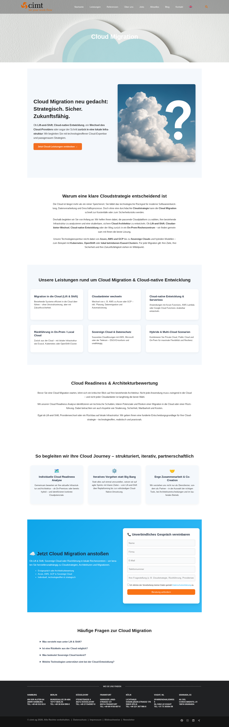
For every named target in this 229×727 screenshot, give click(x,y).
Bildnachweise (113, 719)
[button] (206, 7)
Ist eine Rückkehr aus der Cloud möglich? (65, 648)
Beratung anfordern (161, 592)
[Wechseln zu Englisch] (191, 7)
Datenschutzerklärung (181, 585)
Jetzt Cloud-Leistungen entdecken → (58, 146)
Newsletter (128, 719)
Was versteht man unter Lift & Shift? (62, 641)
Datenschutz (80, 719)
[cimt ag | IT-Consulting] (36, 6)
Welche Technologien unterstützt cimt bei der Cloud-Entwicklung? (78, 661)
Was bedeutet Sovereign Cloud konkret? (64, 655)
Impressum (96, 719)
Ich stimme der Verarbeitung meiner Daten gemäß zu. (161, 585)
